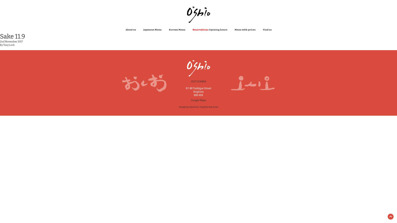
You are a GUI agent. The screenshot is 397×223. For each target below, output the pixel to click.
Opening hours (210, 29)
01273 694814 (198, 81)
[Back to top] (391, 217)
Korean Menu (177, 29)
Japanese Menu (152, 29)
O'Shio (198, 14)
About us (130, 29)
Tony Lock (9, 45)
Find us (267, 29)
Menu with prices (245, 29)
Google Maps (198, 100)
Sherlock (194, 107)
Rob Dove (213, 107)
